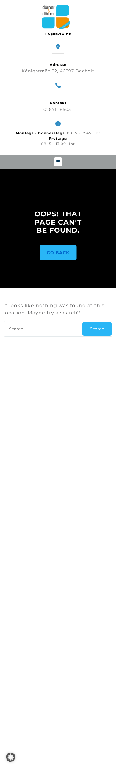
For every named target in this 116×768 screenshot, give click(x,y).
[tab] (58, 161)
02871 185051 (58, 109)
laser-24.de (58, 34)
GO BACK (58, 252)
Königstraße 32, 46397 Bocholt (58, 71)
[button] (10, 757)
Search (97, 329)
